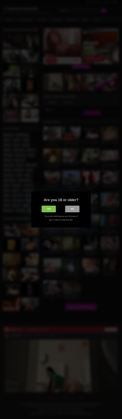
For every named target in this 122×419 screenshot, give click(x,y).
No (72, 209)
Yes (49, 209)
